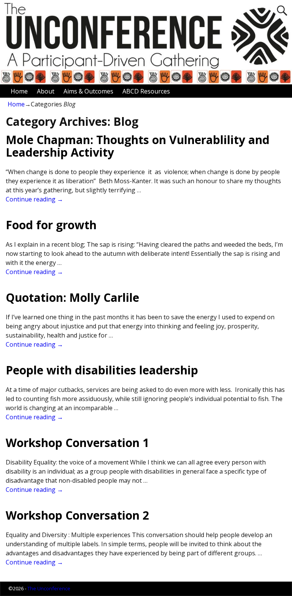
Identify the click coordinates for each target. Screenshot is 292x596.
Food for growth (51, 225)
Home (19, 91)
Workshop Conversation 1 (77, 442)
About (45, 91)
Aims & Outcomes (88, 91)
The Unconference (48, 588)
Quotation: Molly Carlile (72, 297)
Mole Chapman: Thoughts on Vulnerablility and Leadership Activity (138, 146)
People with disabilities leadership (102, 370)
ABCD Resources (146, 91)
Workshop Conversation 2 (77, 515)
